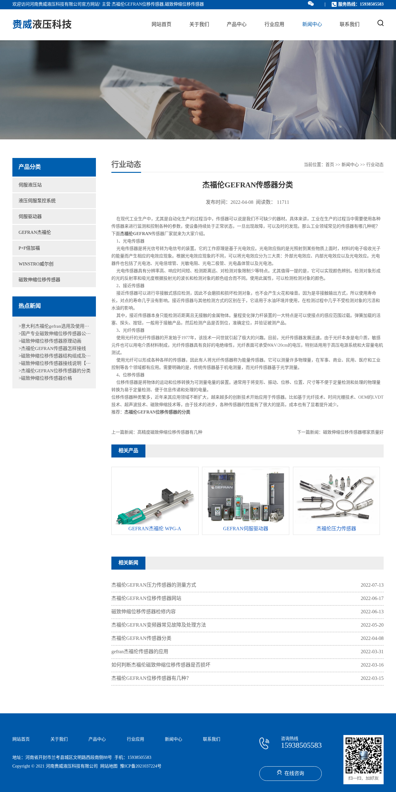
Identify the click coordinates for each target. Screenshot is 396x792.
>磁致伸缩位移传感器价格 (45, 378)
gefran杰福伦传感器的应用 (139, 651)
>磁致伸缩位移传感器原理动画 (50, 341)
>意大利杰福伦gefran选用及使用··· (54, 326)
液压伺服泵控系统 (37, 201)
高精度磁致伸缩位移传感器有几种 (169, 432)
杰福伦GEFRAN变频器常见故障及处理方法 (158, 625)
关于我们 (199, 24)
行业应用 (274, 24)
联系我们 (349, 24)
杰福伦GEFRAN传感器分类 (141, 638)
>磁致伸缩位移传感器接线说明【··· (55, 363)
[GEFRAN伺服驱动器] (245, 524)
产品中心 (237, 24)
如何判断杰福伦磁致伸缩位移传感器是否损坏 (160, 665)
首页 (329, 165)
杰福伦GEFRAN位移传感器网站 (146, 598)
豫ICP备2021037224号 (140, 766)
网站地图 (109, 766)
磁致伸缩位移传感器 (39, 280)
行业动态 (375, 165)
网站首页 (161, 24)
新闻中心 (312, 24)
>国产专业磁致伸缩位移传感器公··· (55, 333)
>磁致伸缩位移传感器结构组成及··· (55, 356)
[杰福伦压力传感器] (336, 522)
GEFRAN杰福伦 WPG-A (154, 529)
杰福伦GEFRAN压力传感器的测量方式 (153, 585)
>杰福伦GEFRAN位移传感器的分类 (55, 371)
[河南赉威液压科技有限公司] (42, 24)
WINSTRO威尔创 (36, 264)
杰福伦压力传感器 (336, 529)
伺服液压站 (30, 185)
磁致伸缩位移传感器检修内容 (143, 612)
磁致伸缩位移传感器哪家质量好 (353, 432)
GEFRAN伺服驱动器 (245, 529)
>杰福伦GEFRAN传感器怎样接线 (52, 348)
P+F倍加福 (29, 248)
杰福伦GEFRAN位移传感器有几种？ (151, 678)
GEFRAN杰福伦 (35, 232)
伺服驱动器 (30, 216)
